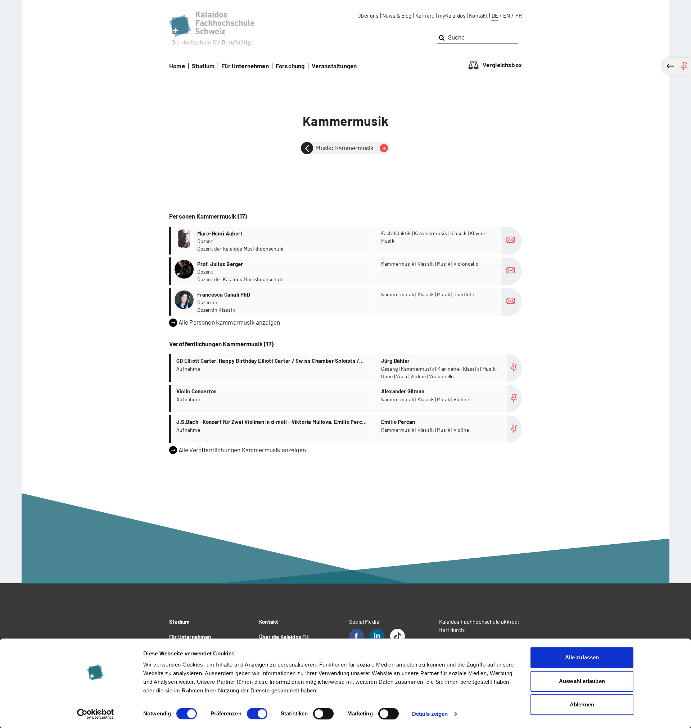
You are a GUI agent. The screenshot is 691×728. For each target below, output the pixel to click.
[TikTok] (397, 636)
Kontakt (478, 15)
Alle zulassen (582, 657)
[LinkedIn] (377, 636)
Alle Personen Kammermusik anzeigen (229, 322)
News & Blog (397, 15)
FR (518, 15)
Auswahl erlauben (582, 681)
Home (177, 65)
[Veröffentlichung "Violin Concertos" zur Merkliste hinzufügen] (514, 398)
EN (506, 15)
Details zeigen (430, 714)
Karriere (424, 15)
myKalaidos (451, 15)
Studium (203, 65)
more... (346, 241)
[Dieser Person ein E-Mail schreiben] (511, 241)
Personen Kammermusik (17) (208, 216)
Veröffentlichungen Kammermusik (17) (221, 343)
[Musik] (307, 148)
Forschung (290, 65)
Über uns (367, 15)
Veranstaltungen (334, 65)
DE (495, 15)
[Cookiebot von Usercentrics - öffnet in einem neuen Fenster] (95, 714)
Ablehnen (582, 704)
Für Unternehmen (245, 65)
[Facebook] (356, 636)
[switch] (257, 713)
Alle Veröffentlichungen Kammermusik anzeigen (242, 449)
